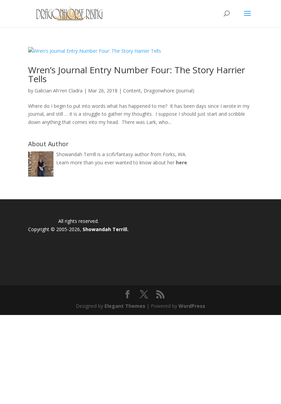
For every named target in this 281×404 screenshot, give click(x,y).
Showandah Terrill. (106, 229)
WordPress (192, 306)
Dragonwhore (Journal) (169, 90)
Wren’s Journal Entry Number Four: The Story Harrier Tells (136, 74)
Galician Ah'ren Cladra (59, 90)
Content (132, 90)
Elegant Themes (125, 306)
